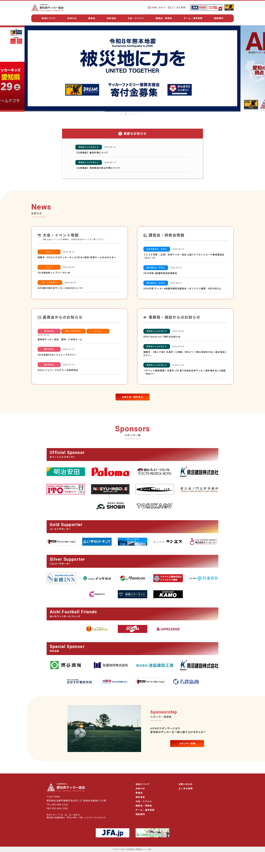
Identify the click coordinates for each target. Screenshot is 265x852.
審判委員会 (49, 349)
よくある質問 (178, 7)
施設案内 (218, 18)
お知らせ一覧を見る (132, 397)
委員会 (91, 18)
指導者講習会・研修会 (156, 249)
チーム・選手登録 (193, 18)
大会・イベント (136, 18)
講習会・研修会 (164, 18)
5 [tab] (139, 114)
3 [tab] (130, 114)
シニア (49, 267)
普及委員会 (49, 331)
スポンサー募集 (187, 743)
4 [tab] (134, 114)
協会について (49, 18)
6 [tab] (144, 114)
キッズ (49, 252)
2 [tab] (125, 114)
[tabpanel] (132, 68)
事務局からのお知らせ (88, 147)
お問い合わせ (159, 7)
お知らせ (72, 18)
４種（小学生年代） (50, 282)
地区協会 (111, 18)
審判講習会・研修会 (155, 268)
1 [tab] (121, 114)
